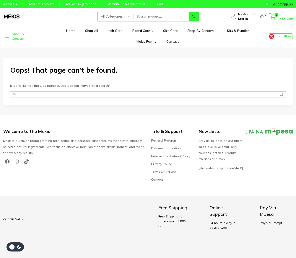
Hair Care (115, 31)
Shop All (91, 31)
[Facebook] (7, 161)
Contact (172, 41)
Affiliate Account (41, 4)
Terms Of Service (163, 172)
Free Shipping (172, 207)
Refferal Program (164, 140)
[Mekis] (12, 16)
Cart (160, 4)
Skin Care (170, 31)
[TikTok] (26, 161)
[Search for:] (148, 94)
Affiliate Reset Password (126, 4)
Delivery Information (166, 148)
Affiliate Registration (81, 4)
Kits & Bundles (238, 31)
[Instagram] (17, 161)
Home (70, 31)
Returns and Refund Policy (170, 156)
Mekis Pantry (146, 41)
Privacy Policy (161, 164)
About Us (10, 4)
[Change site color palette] (15, 246)
